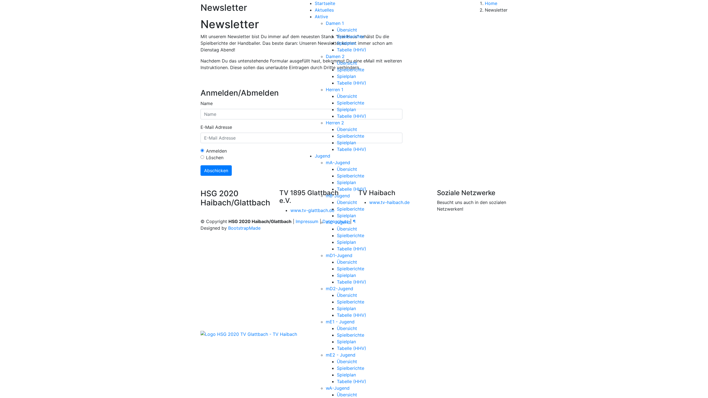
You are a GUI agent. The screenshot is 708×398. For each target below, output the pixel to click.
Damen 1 (335, 23)
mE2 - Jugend (340, 355)
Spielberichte (350, 36)
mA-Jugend (338, 162)
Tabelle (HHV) (351, 50)
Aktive (321, 16)
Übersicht (347, 30)
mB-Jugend (338, 195)
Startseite (325, 3)
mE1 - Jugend (340, 321)
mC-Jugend (338, 222)
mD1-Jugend (339, 255)
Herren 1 (334, 89)
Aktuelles (324, 10)
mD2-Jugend (339, 288)
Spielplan (346, 43)
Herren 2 (335, 122)
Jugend (322, 156)
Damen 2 (335, 56)
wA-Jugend (338, 388)
